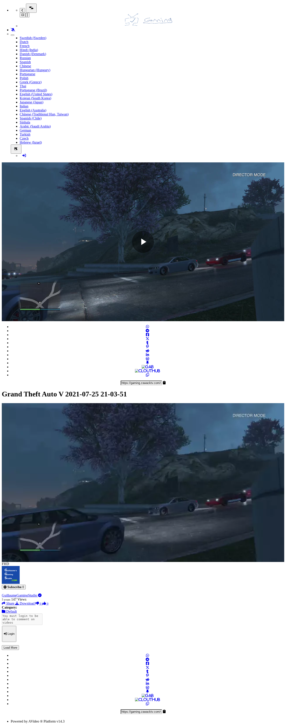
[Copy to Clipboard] (147, 375)
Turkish (25, 134)
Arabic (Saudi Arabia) (35, 126)
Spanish (25, 62)
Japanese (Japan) (31, 102)
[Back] (22, 10)
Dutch (24, 42)
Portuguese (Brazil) (33, 90)
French (24, 46)
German (25, 130)
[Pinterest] (147, 347)
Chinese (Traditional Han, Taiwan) (44, 114)
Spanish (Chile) (31, 118)
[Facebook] (147, 335)
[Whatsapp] (147, 327)
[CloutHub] (147, 371)
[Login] (24, 155)
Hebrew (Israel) (31, 142)
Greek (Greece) (31, 82)
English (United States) (36, 94)
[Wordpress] (147, 359)
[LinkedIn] (147, 355)
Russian (25, 58)
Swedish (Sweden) (33, 38)
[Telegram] (147, 331)
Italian (24, 106)
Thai (23, 86)
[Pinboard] (147, 363)
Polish (24, 78)
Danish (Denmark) (33, 54)
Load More (10, 647)
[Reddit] (147, 351)
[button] (14, 587)
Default (11, 611)
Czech (24, 138)
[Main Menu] (31, 8)
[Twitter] (147, 339)
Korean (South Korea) (35, 98)
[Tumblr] (147, 343)
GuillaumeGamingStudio (20, 595)
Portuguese (27, 74)
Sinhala (25, 122)
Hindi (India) (29, 50)
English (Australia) (33, 110)
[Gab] (148, 367)
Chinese (25, 66)
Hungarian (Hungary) (35, 70)
